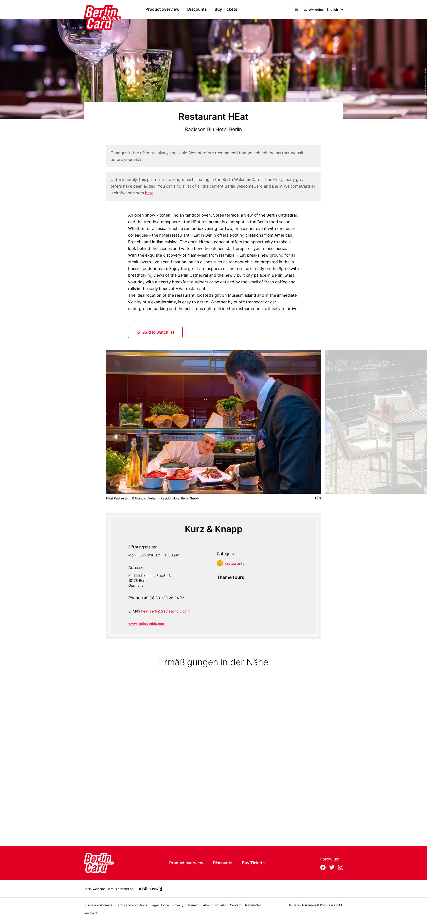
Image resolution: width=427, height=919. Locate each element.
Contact (236, 905)
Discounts (197, 9)
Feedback (91, 913)
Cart (297, 9)
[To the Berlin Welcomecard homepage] (94, 9)
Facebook (323, 868)
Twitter (331, 868)
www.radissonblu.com (146, 623)
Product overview (162, 9)
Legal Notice (160, 905)
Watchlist (316, 10)
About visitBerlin (214, 905)
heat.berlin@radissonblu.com (165, 611)
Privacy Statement (186, 905)
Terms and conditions (131, 905)
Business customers (98, 905)
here (149, 193)
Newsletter (253, 905)
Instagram (340, 868)
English (332, 9)
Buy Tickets (226, 9)
